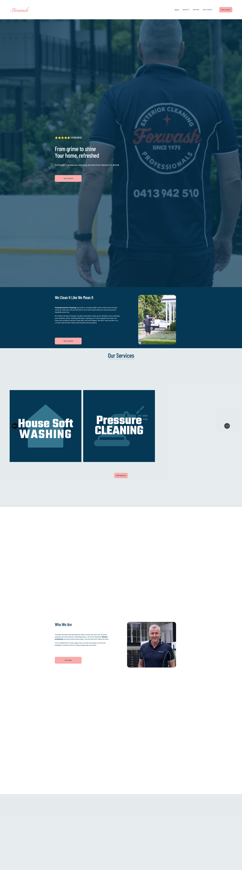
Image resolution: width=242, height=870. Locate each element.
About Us (186, 10)
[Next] (227, 426)
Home (177, 10)
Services (196, 10)
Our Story (68, 660)
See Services (121, 475)
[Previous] (15, 426)
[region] (121, 428)
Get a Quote (207, 10)
